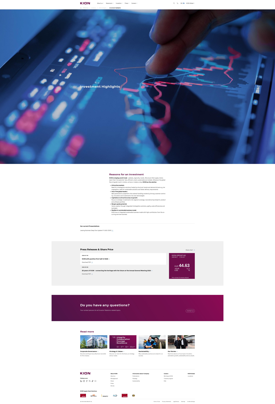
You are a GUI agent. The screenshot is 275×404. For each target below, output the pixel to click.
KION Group (85, 7)
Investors (93, 7)
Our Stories (172, 351)
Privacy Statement (166, 401)
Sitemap (183, 401)
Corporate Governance (88, 351)
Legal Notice (176, 401)
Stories (112, 386)
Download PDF (86, 262)
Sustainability (144, 351)
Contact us (190, 311)
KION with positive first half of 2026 (95, 259)
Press (112, 383)
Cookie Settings (191, 401)
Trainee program (168, 378)
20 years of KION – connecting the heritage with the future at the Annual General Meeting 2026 (116, 270)
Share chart (189, 250)
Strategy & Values (116, 351)
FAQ (165, 381)
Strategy (135, 378)
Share (112, 381)
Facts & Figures (102, 7)
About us (113, 376)
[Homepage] (84, 3)
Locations (190, 376)
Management (114, 378)
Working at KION (168, 376)
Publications (136, 376)
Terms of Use (156, 401)
